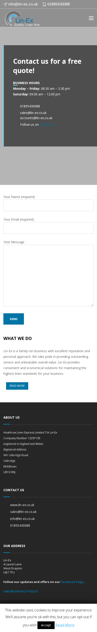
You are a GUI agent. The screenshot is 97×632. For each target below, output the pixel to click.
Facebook (47, 124)
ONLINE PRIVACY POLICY (20, 591)
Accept (46, 625)
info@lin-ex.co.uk (23, 4)
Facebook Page (72, 582)
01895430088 (58, 4)
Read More (64, 625)
